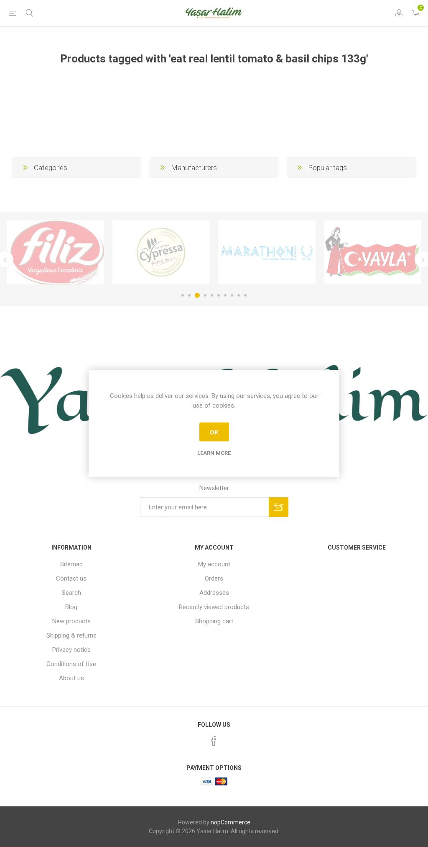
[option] (55, 252)
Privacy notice (71, 649)
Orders (214, 578)
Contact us (71, 578)
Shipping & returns (71, 635)
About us (71, 678)
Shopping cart (214, 621)
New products (71, 621)
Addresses (214, 593)
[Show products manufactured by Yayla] (372, 252)
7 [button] (225, 295)
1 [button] (182, 295)
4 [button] (205, 295)
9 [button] (238, 295)
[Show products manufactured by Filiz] (55, 252)
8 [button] (232, 295)
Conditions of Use (71, 664)
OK (214, 432)
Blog (71, 607)
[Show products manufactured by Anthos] (267, 252)
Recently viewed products (214, 607)
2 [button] (189, 295)
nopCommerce (230, 822)
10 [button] (245, 295)
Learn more (214, 453)
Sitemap (71, 564)
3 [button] (197, 295)
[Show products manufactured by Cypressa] (161, 252)
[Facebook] (214, 741)
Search (71, 593)
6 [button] (218, 295)
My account (214, 564)
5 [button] (212, 295)
